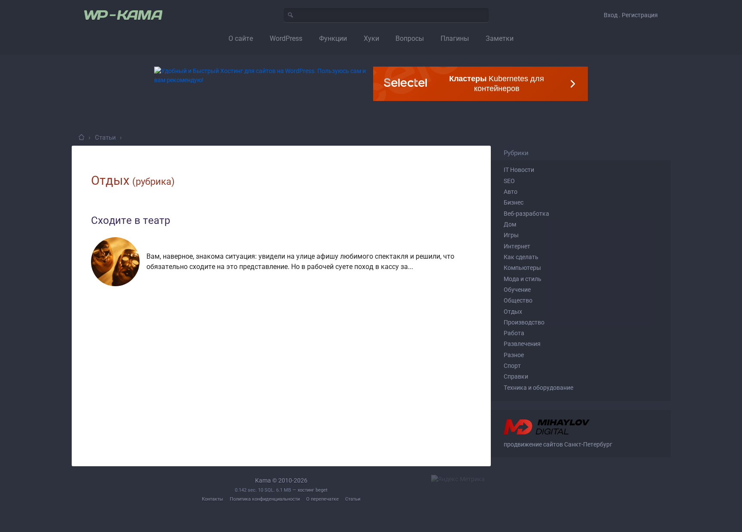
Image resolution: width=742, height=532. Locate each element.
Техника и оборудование (538, 387)
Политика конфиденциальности (265, 499)
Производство (524, 322)
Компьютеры (522, 267)
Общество (518, 300)
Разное (514, 355)
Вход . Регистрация (631, 15)
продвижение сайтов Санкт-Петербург (558, 444)
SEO (509, 180)
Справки (516, 376)
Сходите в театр (130, 220)
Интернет (517, 246)
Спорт (512, 365)
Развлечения (522, 343)
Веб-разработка (526, 213)
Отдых (513, 311)
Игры (511, 235)
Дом (510, 224)
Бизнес (513, 202)
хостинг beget (313, 490)
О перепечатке (322, 499)
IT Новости (519, 169)
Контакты (212, 499)
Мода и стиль (522, 278)
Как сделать (521, 257)
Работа (514, 333)
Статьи (352, 499)
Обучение (517, 289)
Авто (510, 191)
